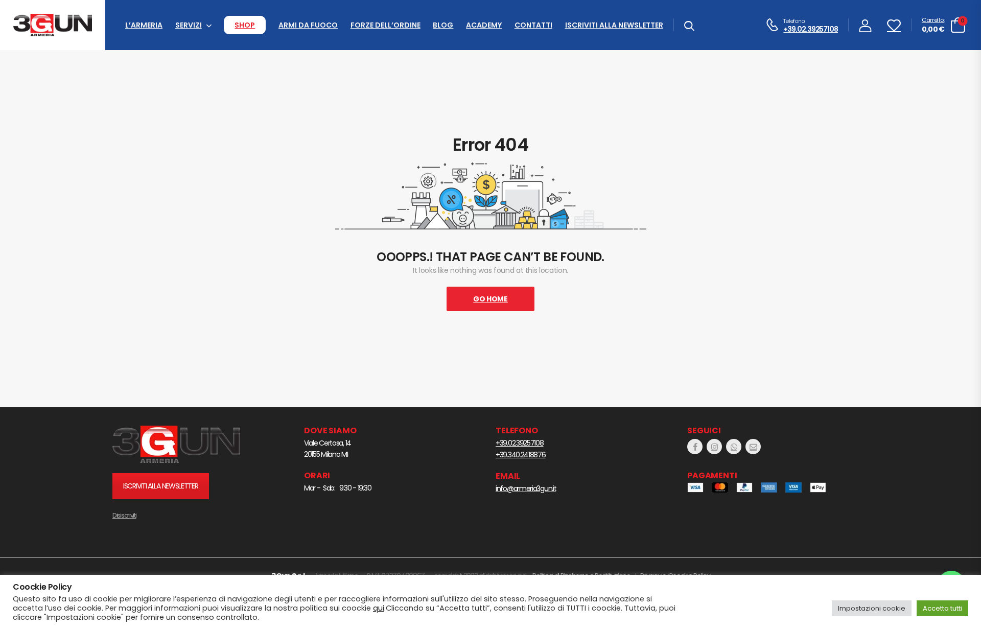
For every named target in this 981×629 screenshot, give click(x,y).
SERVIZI (188, 25)
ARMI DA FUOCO (308, 25)
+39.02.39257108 (810, 29)
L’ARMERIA (143, 25)
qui (378, 608)
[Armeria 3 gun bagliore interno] (176, 444)
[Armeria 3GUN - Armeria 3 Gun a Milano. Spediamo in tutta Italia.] (52, 25)
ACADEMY (484, 25)
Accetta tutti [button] (942, 608)
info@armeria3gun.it (526, 488)
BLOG (443, 25)
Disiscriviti (124, 515)
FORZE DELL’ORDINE (386, 25)
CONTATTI (533, 25)
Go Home (490, 299)
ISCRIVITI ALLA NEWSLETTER (614, 25)
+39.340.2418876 (521, 455)
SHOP (245, 25)
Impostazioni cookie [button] (871, 608)
